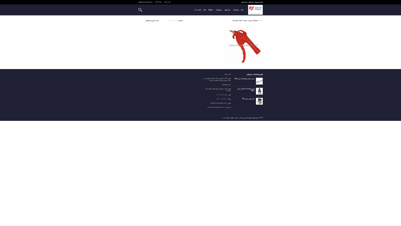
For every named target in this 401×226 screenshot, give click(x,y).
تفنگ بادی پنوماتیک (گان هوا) (243, 42)
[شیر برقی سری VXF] (259, 101)
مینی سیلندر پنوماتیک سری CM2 (244, 79)
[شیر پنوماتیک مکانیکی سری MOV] (259, 91)
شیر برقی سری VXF (248, 99)
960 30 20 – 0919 (221, 99)
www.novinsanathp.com (215, 107)
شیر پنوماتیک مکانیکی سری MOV (245, 90)
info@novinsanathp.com (145, 2)
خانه (261, 21)
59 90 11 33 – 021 (221, 95)
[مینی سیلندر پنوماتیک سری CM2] (259, 81)
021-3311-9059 (158, 2)
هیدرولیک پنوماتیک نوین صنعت (248, 118)
